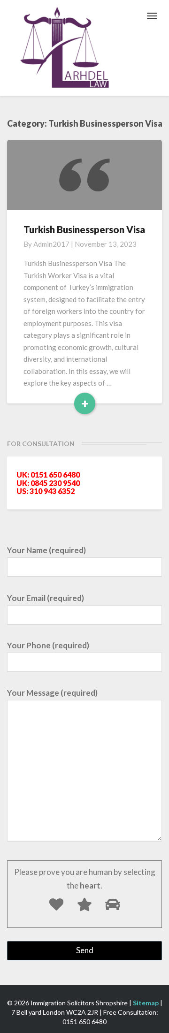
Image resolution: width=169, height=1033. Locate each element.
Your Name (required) (46, 550)
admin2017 (51, 244)
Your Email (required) (45, 598)
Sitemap (146, 1003)
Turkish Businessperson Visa (84, 229)
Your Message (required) (52, 693)
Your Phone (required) (48, 645)
